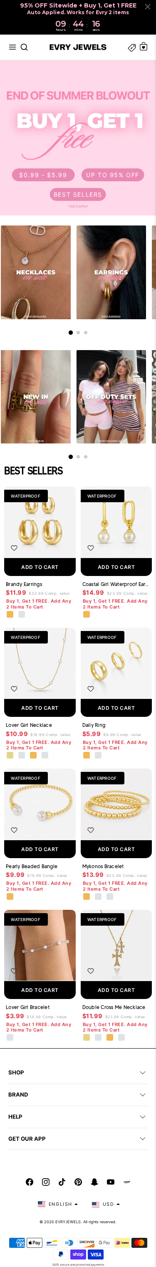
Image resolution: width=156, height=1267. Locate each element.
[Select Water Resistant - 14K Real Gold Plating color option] (10, 755)
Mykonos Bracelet (103, 866)
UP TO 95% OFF (112, 174)
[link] (78, 137)
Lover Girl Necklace (29, 725)
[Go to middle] (78, 332)
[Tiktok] (62, 1182)
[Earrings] (111, 272)
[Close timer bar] (147, 6)
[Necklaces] (36, 272)
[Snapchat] (94, 1182)
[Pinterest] (78, 1182)
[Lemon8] (127, 1182)
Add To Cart (40, 567)
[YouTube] (111, 1182)
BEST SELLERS (78, 194)
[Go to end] (85, 332)
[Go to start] (70, 333)
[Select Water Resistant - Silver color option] (22, 755)
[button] (12, 47)
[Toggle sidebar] (132, 47)
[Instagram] (46, 1182)
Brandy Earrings (24, 584)
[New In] (36, 397)
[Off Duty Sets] (111, 397)
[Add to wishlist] (14, 548)
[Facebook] (29, 1182)
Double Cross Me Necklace (114, 1007)
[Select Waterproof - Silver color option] (22, 614)
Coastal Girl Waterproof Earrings (116, 584)
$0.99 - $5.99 (43, 174)
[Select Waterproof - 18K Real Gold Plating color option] (10, 614)
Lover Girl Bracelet (28, 1007)
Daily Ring (94, 725)
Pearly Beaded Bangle (31, 866)
